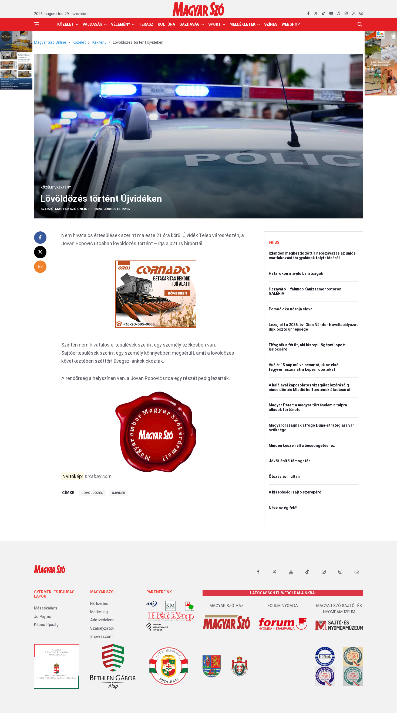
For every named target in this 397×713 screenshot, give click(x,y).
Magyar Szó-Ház (227, 605)
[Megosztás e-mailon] (40, 266)
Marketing (99, 611)
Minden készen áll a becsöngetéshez (302, 445)
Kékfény (99, 42)
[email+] (357, 572)
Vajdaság (92, 24)
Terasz (146, 24)
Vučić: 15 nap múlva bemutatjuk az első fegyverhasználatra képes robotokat (304, 367)
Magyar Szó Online (50, 42)
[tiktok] (323, 13)
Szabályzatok (102, 628)
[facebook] (308, 13)
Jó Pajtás (42, 616)
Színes (270, 24)
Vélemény (120, 24)
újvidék (118, 493)
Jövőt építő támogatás (290, 461)
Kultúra (166, 24)
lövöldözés (92, 493)
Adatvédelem (102, 620)
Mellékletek (242, 24)
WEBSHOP (291, 24)
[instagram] (338, 13)
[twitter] (316, 13)
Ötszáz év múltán (284, 476)
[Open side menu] (36, 24)
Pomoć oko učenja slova (290, 309)
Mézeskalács (45, 608)
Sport (214, 24)
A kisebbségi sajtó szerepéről (295, 492)
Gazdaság (189, 24)
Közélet (65, 24)
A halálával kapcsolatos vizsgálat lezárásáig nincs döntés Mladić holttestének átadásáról (309, 387)
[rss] (353, 13)
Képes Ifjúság (46, 624)
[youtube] (331, 13)
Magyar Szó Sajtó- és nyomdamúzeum (339, 608)
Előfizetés (99, 603)
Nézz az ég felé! (283, 508)
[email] (361, 13)
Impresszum (101, 636)
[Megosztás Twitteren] (40, 252)
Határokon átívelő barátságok (296, 273)
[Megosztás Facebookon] (40, 237)
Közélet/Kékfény (56, 187)
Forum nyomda (283, 605)
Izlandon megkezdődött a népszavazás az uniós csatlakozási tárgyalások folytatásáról (312, 255)
